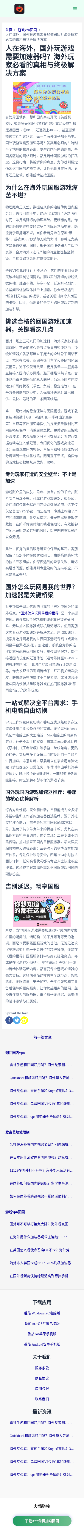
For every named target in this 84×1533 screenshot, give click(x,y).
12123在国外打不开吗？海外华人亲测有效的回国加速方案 (42, 1170)
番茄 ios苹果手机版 (42, 1334)
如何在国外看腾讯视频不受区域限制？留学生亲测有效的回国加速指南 (42, 1196)
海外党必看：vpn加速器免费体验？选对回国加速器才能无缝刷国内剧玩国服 (42, 1117)
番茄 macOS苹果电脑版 (42, 1323)
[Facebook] (9, 1020)
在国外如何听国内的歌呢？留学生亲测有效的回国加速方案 (42, 1183)
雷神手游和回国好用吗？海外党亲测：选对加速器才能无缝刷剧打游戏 (42, 1065)
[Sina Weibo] (24, 1020)
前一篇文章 (42, 1037)
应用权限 (42, 1389)
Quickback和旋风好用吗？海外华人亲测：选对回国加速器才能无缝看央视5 (42, 1078)
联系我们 (42, 1399)
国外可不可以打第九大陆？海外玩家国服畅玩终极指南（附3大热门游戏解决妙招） (42, 1224)
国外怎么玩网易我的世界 (40, 613)
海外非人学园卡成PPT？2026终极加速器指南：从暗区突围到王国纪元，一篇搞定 (42, 1263)
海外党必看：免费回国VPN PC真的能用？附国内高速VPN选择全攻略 (42, 1104)
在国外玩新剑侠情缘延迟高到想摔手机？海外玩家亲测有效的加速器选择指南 (42, 1276)
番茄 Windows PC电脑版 (42, 1313)
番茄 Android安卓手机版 (42, 1344)
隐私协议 (42, 1378)
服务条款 (42, 1368)
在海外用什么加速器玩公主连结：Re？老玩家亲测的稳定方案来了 (42, 1237)
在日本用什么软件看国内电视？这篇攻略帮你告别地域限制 (42, 1157)
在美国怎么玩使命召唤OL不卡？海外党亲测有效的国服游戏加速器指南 (42, 1250)
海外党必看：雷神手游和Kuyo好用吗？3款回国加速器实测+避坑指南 (42, 1091)
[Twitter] (16, 1020)
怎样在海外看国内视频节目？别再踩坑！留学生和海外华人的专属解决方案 (42, 1144)
